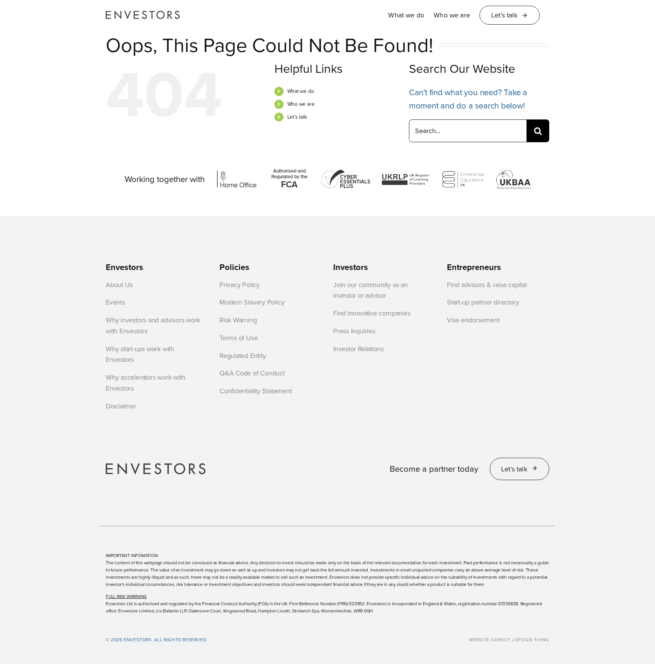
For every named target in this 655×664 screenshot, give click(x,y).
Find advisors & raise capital (487, 284)
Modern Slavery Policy (251, 302)
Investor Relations (358, 348)
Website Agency (490, 639)
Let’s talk (297, 117)
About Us (119, 284)
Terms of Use (238, 337)
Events (115, 302)
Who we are (301, 104)
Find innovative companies (372, 313)
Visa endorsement (473, 320)
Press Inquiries (354, 331)
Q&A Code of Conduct (252, 373)
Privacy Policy (239, 284)
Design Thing (532, 639)
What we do (300, 91)
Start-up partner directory (483, 302)
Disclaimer (121, 406)
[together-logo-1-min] (236, 172)
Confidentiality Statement (255, 391)
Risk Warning (238, 320)
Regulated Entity (242, 355)
